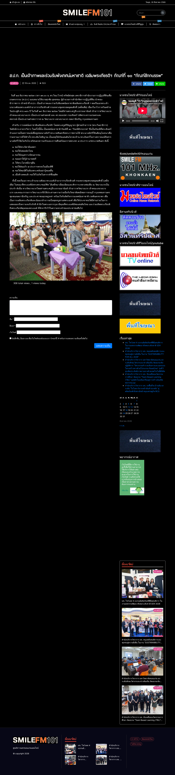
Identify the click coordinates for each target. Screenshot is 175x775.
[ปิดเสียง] (157, 120)
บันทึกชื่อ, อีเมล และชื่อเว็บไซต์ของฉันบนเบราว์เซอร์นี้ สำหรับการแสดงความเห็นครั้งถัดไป (49, 338)
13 (132, 407)
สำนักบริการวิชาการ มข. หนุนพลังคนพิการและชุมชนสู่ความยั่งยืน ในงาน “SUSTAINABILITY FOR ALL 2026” (145, 354)
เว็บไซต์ (13, 332)
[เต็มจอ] (162, 120)
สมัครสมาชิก (30, 2)
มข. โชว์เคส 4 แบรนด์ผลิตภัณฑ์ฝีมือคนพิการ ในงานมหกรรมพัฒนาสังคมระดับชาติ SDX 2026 (144, 345)
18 (126, 410)
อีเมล (12, 326)
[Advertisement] (87, 48)
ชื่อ (12, 319)
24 (124, 413)
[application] (142, 111)
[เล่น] (123, 120)
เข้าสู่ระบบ (15, 2)
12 (129, 407)
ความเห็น (14, 297)
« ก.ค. (122, 425)
